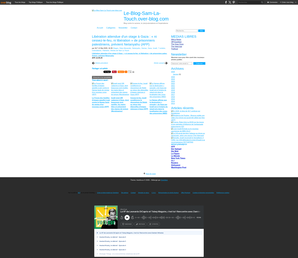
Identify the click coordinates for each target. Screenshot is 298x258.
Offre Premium (185, 193)
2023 (173, 81)
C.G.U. (154, 193)
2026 (173, 72)
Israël (155, 48)
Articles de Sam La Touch (119, 50)
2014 (173, 101)
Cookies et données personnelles (203, 193)
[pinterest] (233, 2)
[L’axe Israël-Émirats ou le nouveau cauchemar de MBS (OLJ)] (188, 130)
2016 (173, 97)
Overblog (164, 180)
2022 (173, 83)
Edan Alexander (125, 48)
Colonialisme (96, 50)
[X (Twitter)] (229, 2)
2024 (173, 79)
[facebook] (226, 2)
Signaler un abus (143, 193)
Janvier (175, 74)
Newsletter (123, 28)
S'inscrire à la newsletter (102, 77)
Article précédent (101, 63)
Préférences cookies (222, 193)
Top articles (124, 193)
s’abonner (128, 224)
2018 (173, 92)
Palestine (106, 50)
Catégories (110, 28)
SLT (79, 193)
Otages (115, 48)
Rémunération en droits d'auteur (168, 193)
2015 (173, 99)
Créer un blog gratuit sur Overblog (108, 193)
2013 (173, 103)
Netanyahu (136, 48)
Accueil (100, 28)
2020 (173, 88)
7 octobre (161, 48)
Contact (134, 28)
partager (142, 224)
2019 (173, 90)
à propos (155, 224)
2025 (173, 77)
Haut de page (151, 174)
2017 (173, 94)
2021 (173, 86)
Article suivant (159, 63)
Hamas (144, 48)
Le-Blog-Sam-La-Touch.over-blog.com (146, 16)
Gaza (150, 48)
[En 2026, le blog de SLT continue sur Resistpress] (188, 112)
